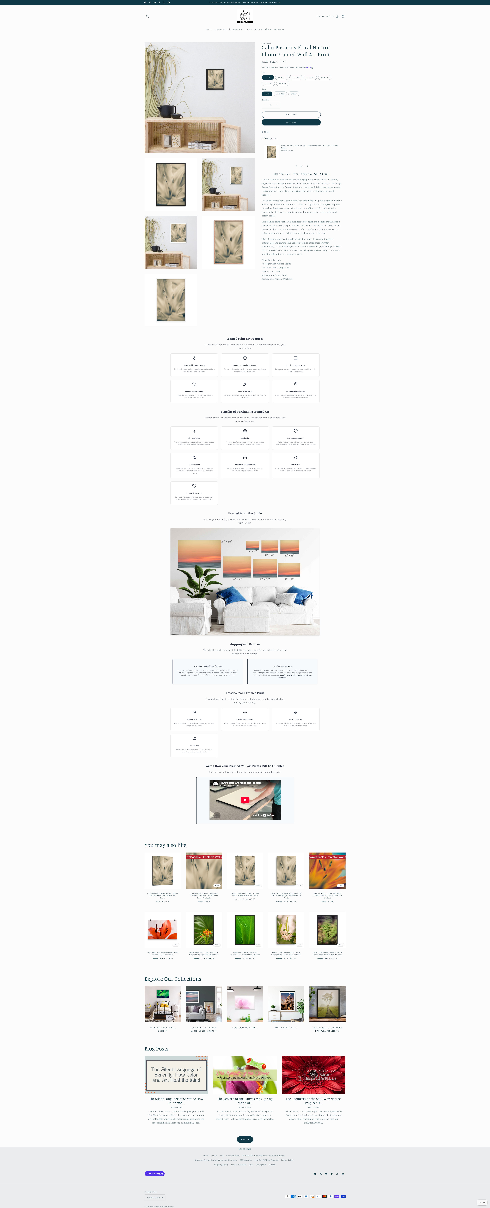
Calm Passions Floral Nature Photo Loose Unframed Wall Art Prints (245, 894)
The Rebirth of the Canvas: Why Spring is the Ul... (245, 1101)
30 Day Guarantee (238, 1165)
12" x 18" (310, 77)
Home (214, 1155)
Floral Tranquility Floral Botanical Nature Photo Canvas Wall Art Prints (286, 953)
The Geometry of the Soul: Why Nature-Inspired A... (314, 1101)
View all (245, 1139)
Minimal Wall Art (284, 1027)
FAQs (251, 1165)
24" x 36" (282, 83)
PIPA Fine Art (154, 1206)
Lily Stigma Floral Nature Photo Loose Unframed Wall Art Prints (162, 953)
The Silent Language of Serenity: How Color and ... (176, 1101)
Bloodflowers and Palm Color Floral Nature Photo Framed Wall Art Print (203, 953)
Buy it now (291, 122)
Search (206, 1155)
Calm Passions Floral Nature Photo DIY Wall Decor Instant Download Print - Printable (203, 895)
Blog (222, 1155)
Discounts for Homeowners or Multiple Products (263, 1155)
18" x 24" (268, 83)
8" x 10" (268, 77)
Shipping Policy (221, 1165)
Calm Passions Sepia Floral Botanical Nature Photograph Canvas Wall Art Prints (286, 895)
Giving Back (261, 1165)
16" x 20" (324, 77)
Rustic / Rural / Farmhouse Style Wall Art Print (327, 1029)
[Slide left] (296, 166)
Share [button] (266, 132)
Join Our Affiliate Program (266, 1160)
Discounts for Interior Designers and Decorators (216, 1160)
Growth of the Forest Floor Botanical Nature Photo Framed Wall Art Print (327, 953)
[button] (147, 16)
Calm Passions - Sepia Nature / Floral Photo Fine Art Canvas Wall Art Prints (309, 146)
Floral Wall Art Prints (243, 1027)
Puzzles (272, 1165)
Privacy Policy (287, 1160)
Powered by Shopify (167, 1206)
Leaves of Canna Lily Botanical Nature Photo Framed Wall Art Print (245, 953)
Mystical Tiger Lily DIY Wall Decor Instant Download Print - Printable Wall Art (327, 895)
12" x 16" (296, 77)
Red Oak (280, 94)
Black (267, 94)
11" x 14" (281, 77)
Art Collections (232, 1155)
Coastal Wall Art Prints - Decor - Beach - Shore (203, 1029)
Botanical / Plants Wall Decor (162, 1029)
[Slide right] (307, 166)
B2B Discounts (246, 1160)
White (294, 94)
